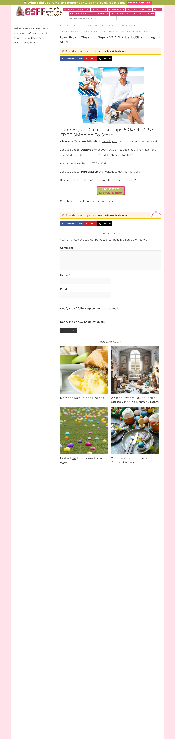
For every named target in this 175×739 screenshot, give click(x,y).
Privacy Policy (141, 31)
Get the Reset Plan (139, 2)
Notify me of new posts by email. (82, 321)
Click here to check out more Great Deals (86, 201)
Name (65, 275)
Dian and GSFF (30, 42)
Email (65, 289)
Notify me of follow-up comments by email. (89, 308)
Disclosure (114, 31)
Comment (68, 247)
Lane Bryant (109, 141)
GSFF (38, 11)
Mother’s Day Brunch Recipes (82, 397)
